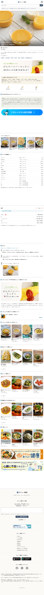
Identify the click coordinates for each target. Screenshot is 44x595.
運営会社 (19, 543)
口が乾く (16, 57)
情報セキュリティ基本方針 (22, 548)
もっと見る (3, 369)
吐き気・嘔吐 (8, 57)
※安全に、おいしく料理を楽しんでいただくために (9, 248)
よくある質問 (20, 519)
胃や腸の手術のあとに (29, 57)
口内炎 (12, 57)
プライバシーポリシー (21, 546)
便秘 (19, 57)
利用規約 (19, 541)
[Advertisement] (22, 124)
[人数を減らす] (36, 208)
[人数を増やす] (42, 208)
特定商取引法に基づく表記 (22, 550)
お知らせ (19, 536)
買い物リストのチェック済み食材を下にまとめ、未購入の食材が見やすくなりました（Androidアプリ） (19, 8)
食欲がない (2, 57)
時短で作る (22, 57)
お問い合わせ (18, 505)
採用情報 (19, 545)
